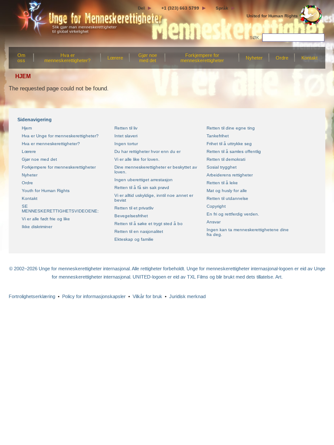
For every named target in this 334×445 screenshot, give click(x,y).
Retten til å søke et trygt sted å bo (148, 223)
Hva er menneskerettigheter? (67, 58)
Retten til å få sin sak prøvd (141, 187)
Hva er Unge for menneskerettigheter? (60, 135)
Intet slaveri (125, 135)
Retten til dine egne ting (231, 128)
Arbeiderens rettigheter (230, 175)
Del (141, 8)
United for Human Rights (272, 15)
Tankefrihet (218, 135)
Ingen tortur (126, 143)
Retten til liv (125, 128)
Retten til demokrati (226, 159)
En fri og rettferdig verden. (233, 214)
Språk (222, 8)
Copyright (216, 206)
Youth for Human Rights (46, 190)
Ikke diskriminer (37, 226)
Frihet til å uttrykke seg (229, 143)
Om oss (21, 58)
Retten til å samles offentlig (234, 151)
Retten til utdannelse (227, 198)
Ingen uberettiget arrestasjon (143, 179)
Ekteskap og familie (134, 239)
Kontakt (309, 57)
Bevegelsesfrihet (131, 215)
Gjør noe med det (147, 58)
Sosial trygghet (222, 167)
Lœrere (115, 57)
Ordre (282, 57)
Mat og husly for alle (227, 190)
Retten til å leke (222, 182)
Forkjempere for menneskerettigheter (202, 58)
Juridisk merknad (187, 296)
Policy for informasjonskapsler (94, 296)
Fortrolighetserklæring (32, 296)
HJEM (23, 76)
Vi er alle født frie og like (46, 218)
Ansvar (213, 221)
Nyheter (254, 57)
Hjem (27, 128)
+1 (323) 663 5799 (180, 8)
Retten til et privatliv (134, 208)
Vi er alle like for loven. (137, 159)
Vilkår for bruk (147, 296)
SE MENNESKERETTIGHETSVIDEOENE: (60, 208)
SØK (255, 37)
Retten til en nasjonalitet (138, 231)
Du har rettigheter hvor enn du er (147, 151)
